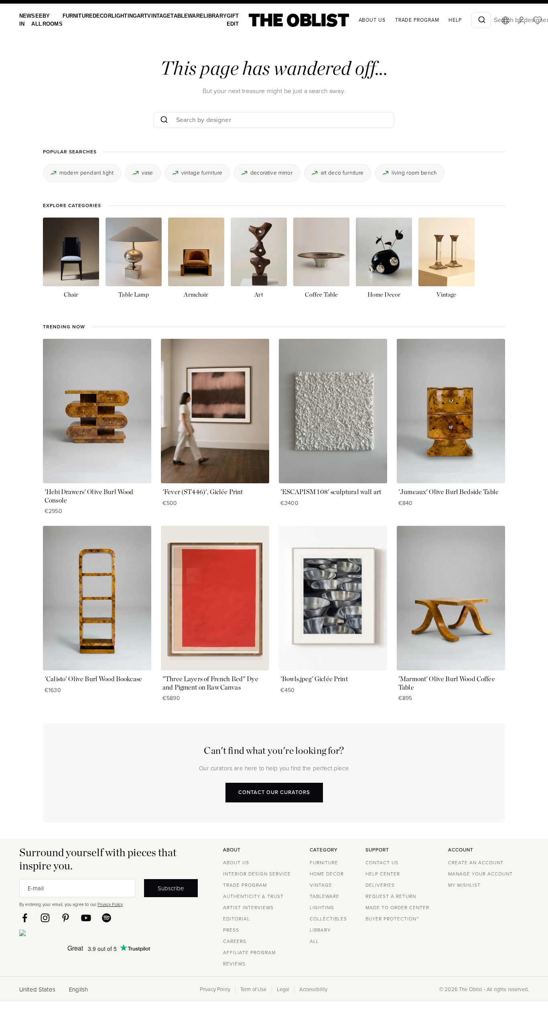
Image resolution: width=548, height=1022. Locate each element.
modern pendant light (86, 172)
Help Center (382, 873)
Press (231, 930)
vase (147, 172)
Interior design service (257, 873)
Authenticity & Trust (253, 896)
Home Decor (327, 873)
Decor (96, 16)
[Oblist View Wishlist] (520, 20)
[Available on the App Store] (59, 934)
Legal (283, 989)
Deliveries (380, 885)
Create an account (475, 862)
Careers (234, 941)
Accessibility (313, 989)
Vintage (149, 16)
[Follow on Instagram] (45, 917)
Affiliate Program (249, 952)
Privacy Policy (110, 904)
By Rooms (49, 20)
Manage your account (480, 873)
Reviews (234, 963)
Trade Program (400, 20)
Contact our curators (274, 792)
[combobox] (464, 20)
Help (437, 20)
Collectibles (328, 918)
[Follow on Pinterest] (65, 917)
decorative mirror (271, 172)
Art (133, 16)
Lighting (116, 16)
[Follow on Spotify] (106, 917)
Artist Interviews (248, 907)
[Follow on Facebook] (24, 917)
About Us (236, 862)
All (314, 941)
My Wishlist (464, 885)
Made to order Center (397, 907)
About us (354, 20)
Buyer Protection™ (392, 918)
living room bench (414, 172)
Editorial (236, 918)
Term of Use (253, 989)
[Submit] (464, 20)
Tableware (174, 16)
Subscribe (171, 888)
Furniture (73, 16)
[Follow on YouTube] (86, 917)
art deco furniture (342, 172)
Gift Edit (216, 20)
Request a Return (390, 896)
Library (200, 16)
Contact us (381, 862)
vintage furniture (202, 172)
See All (35, 20)
